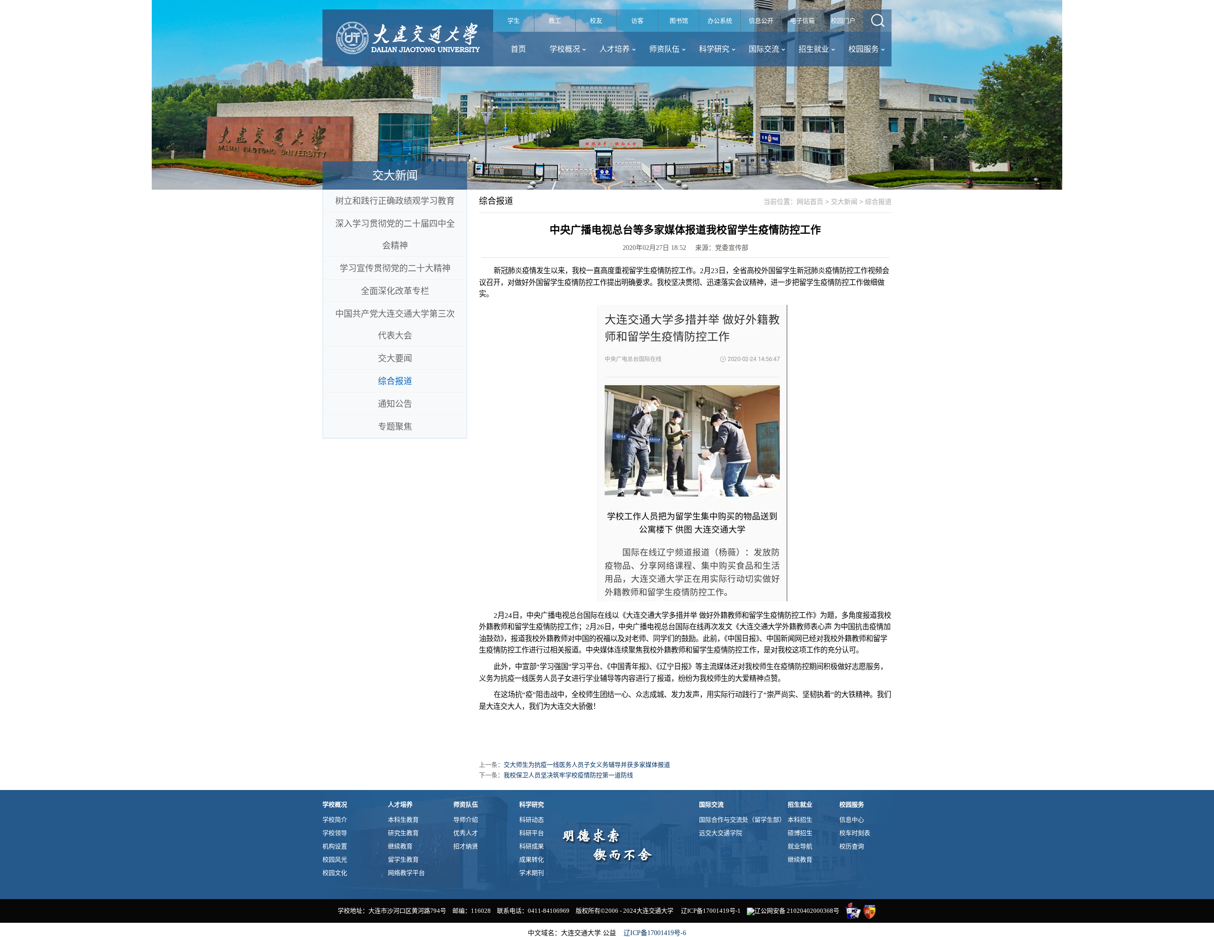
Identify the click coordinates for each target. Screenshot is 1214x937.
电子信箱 (802, 20)
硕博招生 (800, 832)
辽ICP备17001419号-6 (655, 933)
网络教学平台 (406, 872)
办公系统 (720, 20)
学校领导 (334, 832)
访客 (637, 20)
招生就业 (814, 49)
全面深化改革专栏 (395, 291)
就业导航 (800, 846)
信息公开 (761, 20)
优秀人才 (465, 832)
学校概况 (565, 49)
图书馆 (679, 20)
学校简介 (334, 819)
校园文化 (334, 872)
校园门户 (843, 20)
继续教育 (400, 846)
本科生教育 (403, 819)
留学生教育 (403, 859)
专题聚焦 (395, 427)
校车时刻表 (854, 832)
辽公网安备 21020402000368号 (796, 910)
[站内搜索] (877, 20)
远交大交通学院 (720, 832)
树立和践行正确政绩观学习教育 (395, 201)
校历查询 (851, 846)
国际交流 (764, 49)
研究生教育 (403, 832)
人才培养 (614, 49)
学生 (513, 20)
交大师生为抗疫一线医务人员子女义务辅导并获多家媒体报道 (587, 764)
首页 (518, 49)
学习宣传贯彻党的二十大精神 (395, 268)
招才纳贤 (465, 846)
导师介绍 (465, 819)
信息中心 (851, 819)
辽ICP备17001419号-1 (711, 910)
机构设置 (334, 846)
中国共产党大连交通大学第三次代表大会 (395, 324)
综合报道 (395, 381)
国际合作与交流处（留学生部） (742, 819)
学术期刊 (531, 872)
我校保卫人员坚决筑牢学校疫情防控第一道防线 (568, 775)
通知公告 (395, 404)
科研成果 (531, 846)
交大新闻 (844, 201)
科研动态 (531, 819)
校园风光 (334, 859)
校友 (596, 20)
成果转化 (531, 859)
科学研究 (714, 49)
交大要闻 (395, 358)
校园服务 (863, 49)
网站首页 (810, 201)
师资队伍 (664, 49)
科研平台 (531, 832)
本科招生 (800, 819)
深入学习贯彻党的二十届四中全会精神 (395, 234)
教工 (555, 20)
